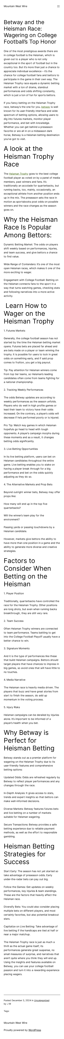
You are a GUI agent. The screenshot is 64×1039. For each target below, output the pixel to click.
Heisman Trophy (18, 173)
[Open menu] (58, 6)
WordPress (34, 1030)
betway (45, 106)
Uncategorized (41, 1000)
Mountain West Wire (15, 6)
